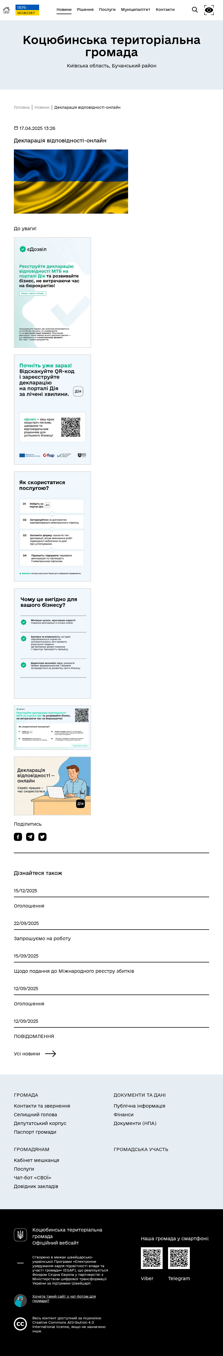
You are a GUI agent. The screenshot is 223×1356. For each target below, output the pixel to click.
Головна (22, 107)
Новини (42, 107)
